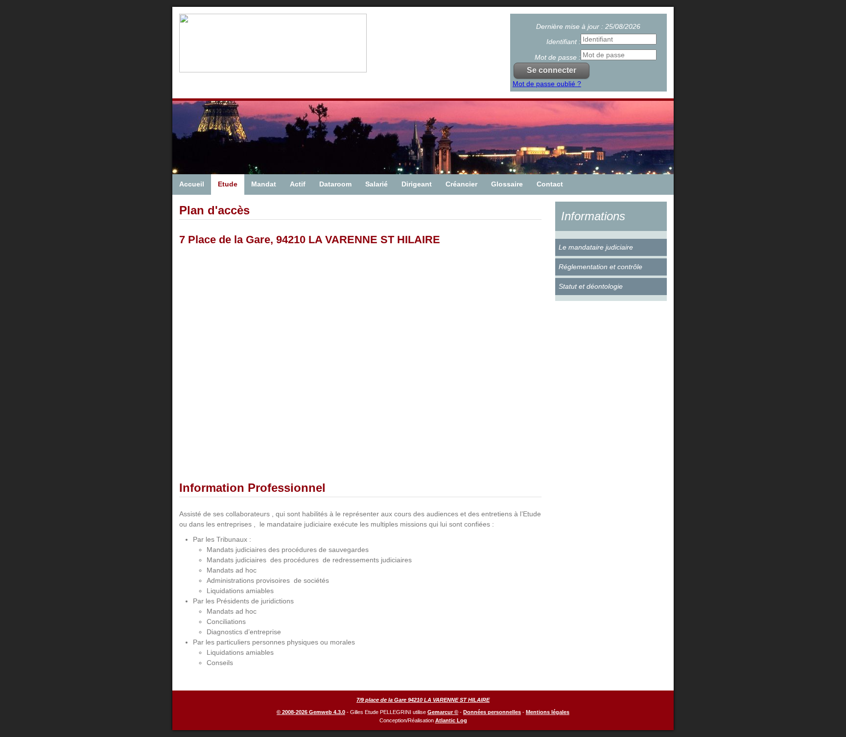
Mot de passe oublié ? (547, 84)
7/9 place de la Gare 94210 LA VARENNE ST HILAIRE (423, 700)
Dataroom (335, 184)
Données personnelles (492, 712)
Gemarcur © (442, 712)
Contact (550, 184)
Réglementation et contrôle (600, 267)
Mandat (263, 184)
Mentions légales (547, 712)
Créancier (461, 184)
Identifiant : (563, 42)
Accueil (191, 184)
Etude (227, 184)
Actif (298, 184)
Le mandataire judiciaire (596, 247)
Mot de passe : (558, 57)
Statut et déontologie (591, 286)
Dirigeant (416, 184)
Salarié (376, 184)
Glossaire (507, 184)
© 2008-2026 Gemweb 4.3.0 (311, 712)
